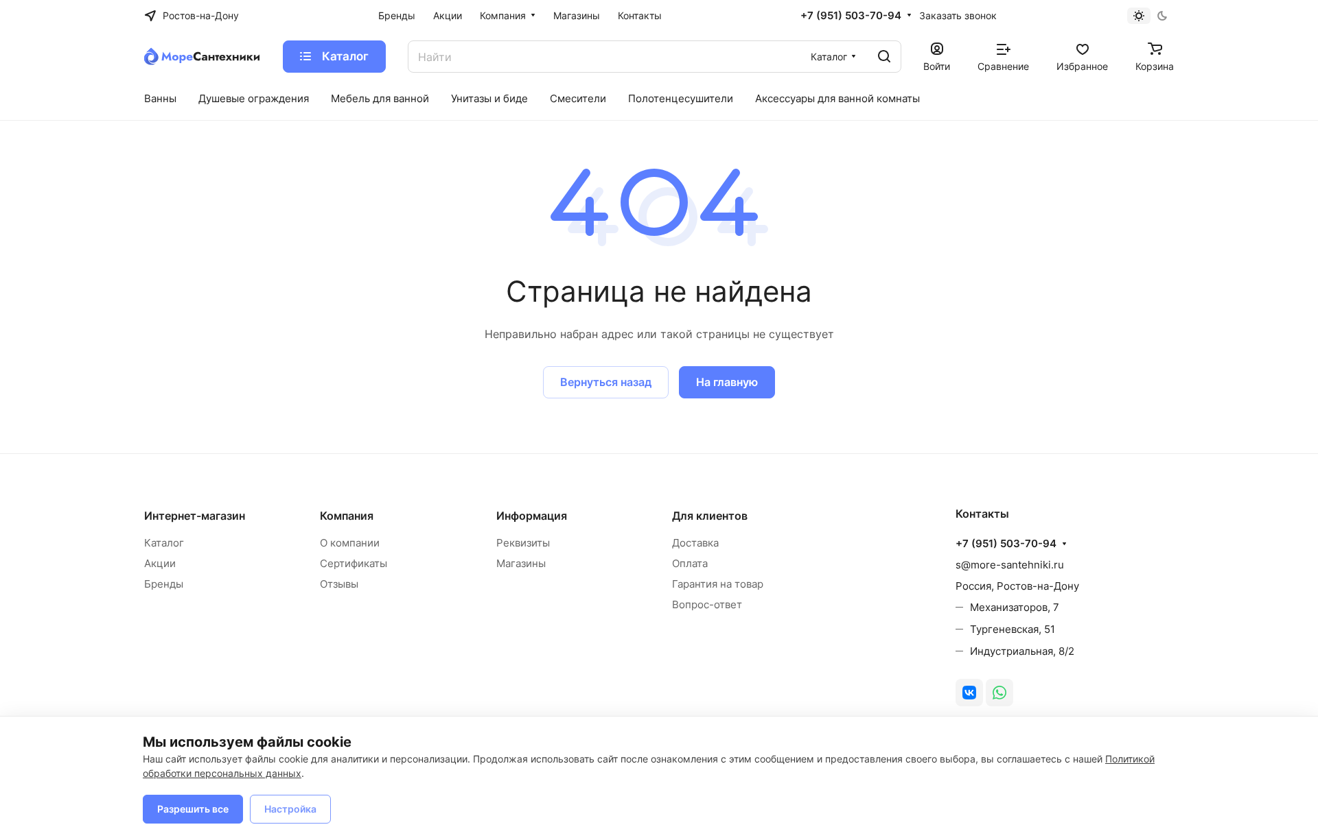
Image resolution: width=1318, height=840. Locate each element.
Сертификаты (353, 563)
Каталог (164, 542)
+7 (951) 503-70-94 (850, 16)
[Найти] (884, 56)
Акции (160, 563)
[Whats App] (999, 692)
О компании (350, 542)
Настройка (290, 809)
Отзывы (339, 583)
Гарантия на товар (717, 583)
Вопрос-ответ (707, 604)
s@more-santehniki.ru (1010, 564)
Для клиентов (710, 516)
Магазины (521, 563)
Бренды (163, 583)
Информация (531, 516)
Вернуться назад (605, 382)
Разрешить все (193, 809)
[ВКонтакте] (969, 692)
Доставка (695, 542)
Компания (346, 516)
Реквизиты (523, 542)
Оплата (690, 563)
